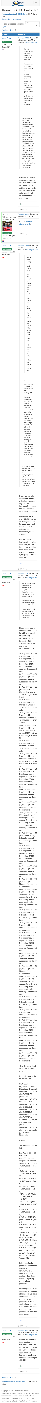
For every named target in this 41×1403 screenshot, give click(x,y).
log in (3, 26)
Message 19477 (23, 245)
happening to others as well (27, 222)
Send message (7, 42)
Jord (6, 214)
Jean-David (6, 38)
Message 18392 (32, 42)
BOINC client (21, 14)
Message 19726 (23, 573)
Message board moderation (11, 19)
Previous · (5, 30)
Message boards (8, 14)
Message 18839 (23, 214)
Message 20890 (23, 1330)
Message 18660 (23, 38)
